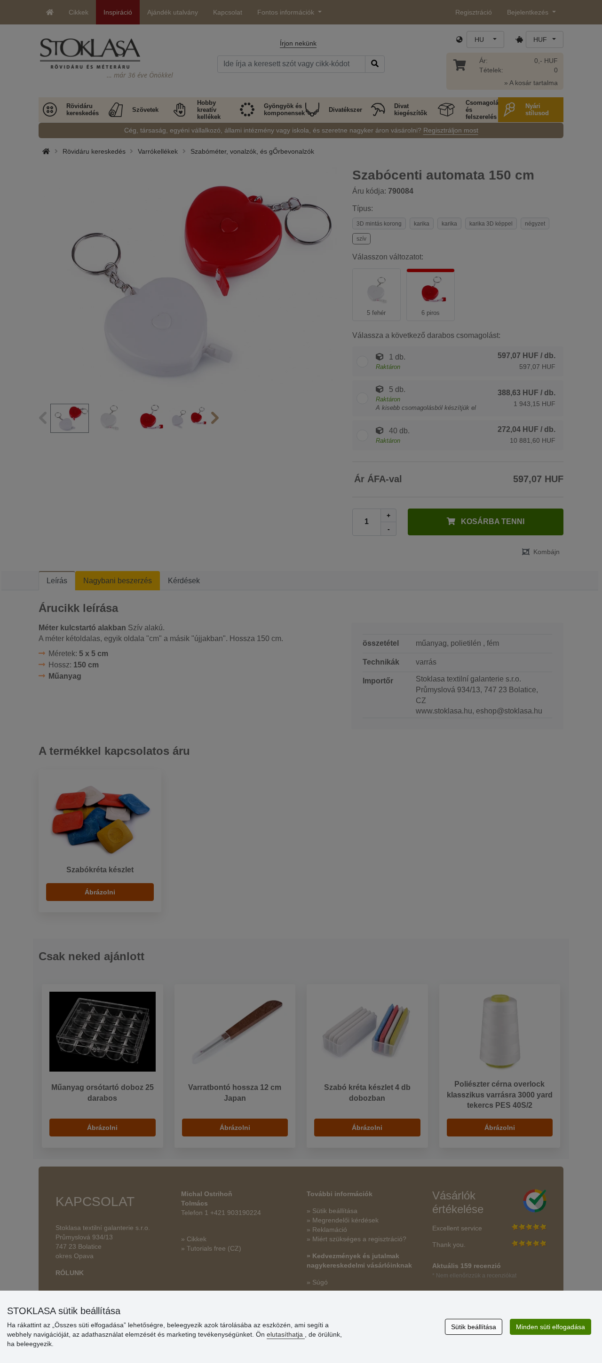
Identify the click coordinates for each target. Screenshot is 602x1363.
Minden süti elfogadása (550, 1327)
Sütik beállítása (473, 1327)
